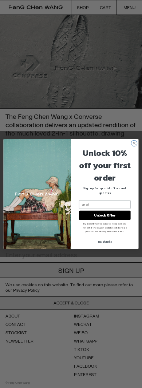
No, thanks (105, 241)
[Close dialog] (134, 143)
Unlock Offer (104, 215)
